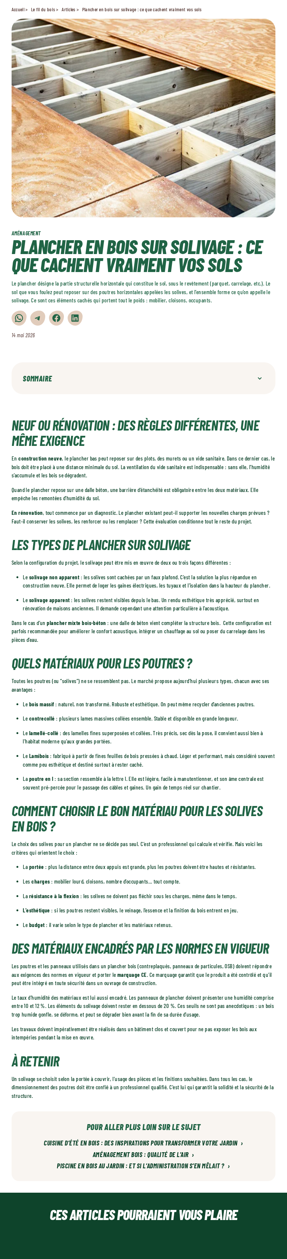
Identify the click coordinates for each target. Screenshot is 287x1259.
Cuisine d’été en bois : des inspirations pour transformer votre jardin (143, 1143)
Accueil (18, 9)
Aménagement (26, 233)
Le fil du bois (43, 9)
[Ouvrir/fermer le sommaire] (259, 378)
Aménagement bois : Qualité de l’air (143, 1155)
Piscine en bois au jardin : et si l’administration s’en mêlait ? (143, 1166)
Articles (68, 9)
